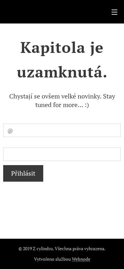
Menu (114, 11)
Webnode (81, 259)
